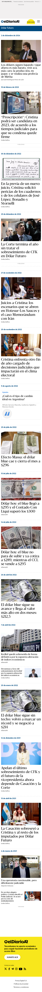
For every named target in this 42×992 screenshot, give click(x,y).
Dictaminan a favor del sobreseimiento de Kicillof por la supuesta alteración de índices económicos (11, 672)
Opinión (5, 392)
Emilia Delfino (5, 140)
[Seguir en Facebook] (9, 969)
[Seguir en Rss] (25, 969)
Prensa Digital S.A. (21, 981)
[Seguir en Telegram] (12, 969)
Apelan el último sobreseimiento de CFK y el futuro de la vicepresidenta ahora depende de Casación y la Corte (21, 778)
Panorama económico (18, 1)
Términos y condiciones (21, 987)
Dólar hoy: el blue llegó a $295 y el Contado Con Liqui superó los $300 (20, 507)
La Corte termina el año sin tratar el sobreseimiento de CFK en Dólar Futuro (19, 250)
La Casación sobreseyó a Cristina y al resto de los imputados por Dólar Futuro (20, 834)
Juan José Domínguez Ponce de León (12, 79)
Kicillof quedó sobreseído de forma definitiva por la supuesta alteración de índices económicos (19, 657)
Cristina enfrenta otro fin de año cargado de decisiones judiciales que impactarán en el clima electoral (20, 367)
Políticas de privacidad (21, 984)
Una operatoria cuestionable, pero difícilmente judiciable (19, 881)
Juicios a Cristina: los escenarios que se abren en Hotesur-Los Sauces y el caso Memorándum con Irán (20, 310)
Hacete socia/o (31, 22)
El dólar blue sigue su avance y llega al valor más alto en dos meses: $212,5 (19, 610)
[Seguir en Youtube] (20, 969)
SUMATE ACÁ (12, 957)
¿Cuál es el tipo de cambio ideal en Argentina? (17, 397)
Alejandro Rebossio (7, 886)
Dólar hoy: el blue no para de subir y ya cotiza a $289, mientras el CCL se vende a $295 (20, 558)
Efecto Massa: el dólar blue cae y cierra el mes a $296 (20, 461)
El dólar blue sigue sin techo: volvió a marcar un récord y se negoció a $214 (21, 721)
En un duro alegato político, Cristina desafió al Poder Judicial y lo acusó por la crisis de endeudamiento (12, 896)
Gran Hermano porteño (29, 1)
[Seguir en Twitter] (5, 969)
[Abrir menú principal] (38, 21)
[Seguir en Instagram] (16, 969)
